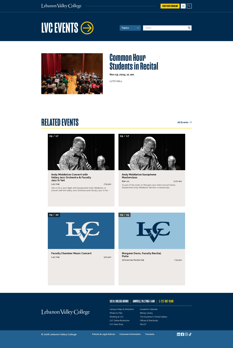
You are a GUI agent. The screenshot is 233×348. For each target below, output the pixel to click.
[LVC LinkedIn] (178, 334)
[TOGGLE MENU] (183, 6)
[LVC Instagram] (186, 334)
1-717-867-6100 (166, 301)
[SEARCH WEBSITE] (189, 6)
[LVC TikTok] (190, 334)
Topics (125, 28)
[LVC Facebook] (182, 334)
